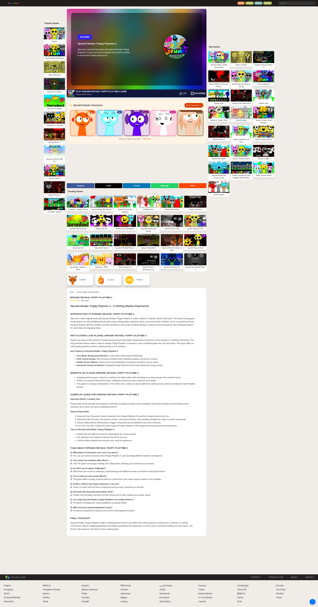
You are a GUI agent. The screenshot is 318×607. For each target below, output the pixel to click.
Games (250, 3)
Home (241, 3)
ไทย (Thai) (280, 590)
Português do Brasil (51, 590)
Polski (84, 593)
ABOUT (294, 577)
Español (85, 586)
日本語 (162, 590)
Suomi (279, 597)
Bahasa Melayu (205, 593)
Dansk (240, 597)
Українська (125, 593)
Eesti (239, 601)
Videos (267, 3)
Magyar (124, 597)
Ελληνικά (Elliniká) (12, 597)
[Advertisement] (136, 164)
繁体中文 (241, 593)
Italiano (46, 593)
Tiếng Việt (241, 590)
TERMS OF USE (275, 577)
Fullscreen (199, 93)
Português (8, 590)
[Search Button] (276, 2)
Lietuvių (124, 601)
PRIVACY (309, 577)
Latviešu (202, 601)
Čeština (46, 597)
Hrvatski (85, 601)
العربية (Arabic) (165, 586)
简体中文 (47, 586)
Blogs (258, 3)
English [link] (7, 586)
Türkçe (201, 590)
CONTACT (256, 577)
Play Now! (84, 37)
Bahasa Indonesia (90, 590)
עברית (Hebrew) (205, 597)
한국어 (7, 593)
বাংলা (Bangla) (242, 586)
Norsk (45, 601)
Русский (280, 586)
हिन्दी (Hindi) (126, 586)
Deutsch (124, 590)
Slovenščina (164, 601)
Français (202, 586)
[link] (83, 123)
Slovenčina (9, 601)
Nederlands (164, 593)
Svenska (85, 597)
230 (184, 93)
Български (164, 597)
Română (280, 593)
